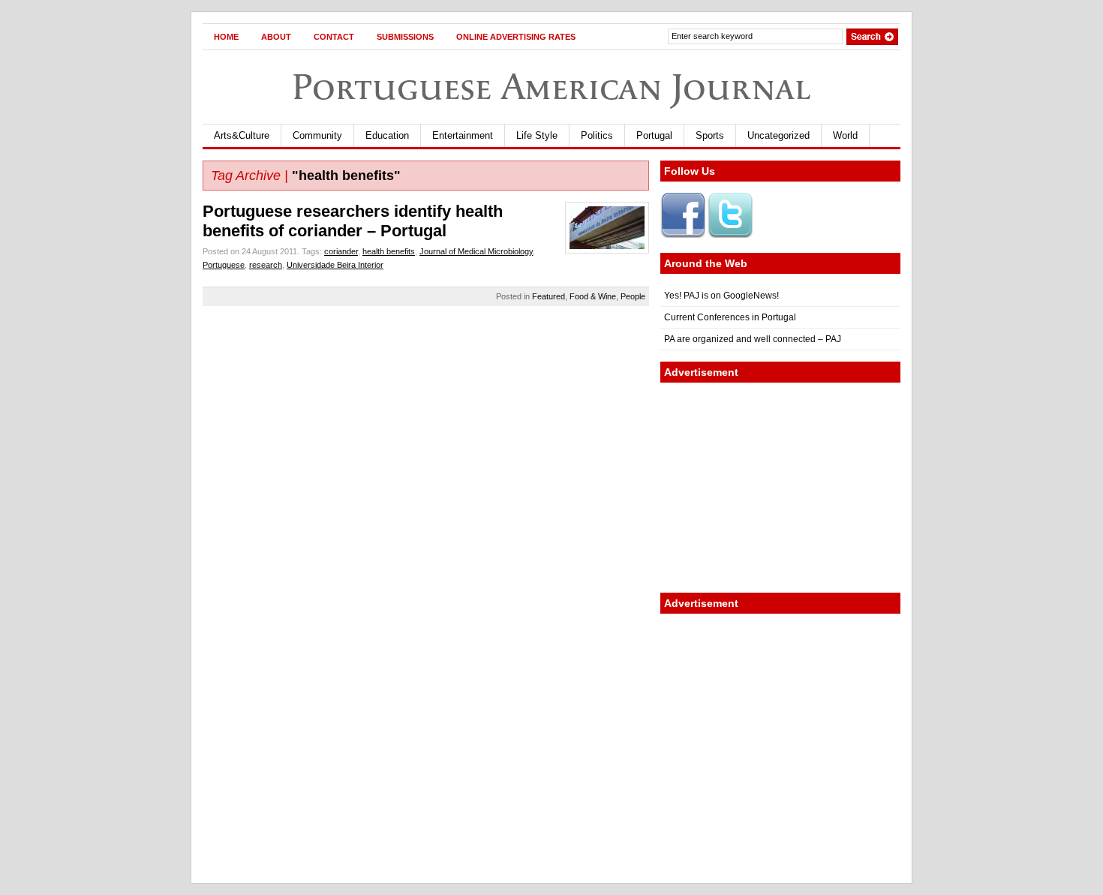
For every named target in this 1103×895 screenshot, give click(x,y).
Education (387, 135)
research (265, 264)
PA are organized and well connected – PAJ (752, 339)
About (276, 36)
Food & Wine (593, 296)
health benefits (388, 251)
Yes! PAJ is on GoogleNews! (721, 295)
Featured (548, 296)
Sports (710, 135)
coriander (341, 251)
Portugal (654, 135)
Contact (334, 36)
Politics (597, 135)
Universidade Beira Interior (335, 264)
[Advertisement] (780, 487)
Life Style (537, 135)
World (845, 135)
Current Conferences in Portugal (730, 317)
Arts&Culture (241, 135)
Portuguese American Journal (551, 87)
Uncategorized (778, 135)
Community (317, 135)
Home (226, 36)
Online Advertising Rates (516, 36)
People (633, 296)
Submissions (405, 36)
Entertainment (462, 135)
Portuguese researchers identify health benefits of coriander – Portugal (353, 221)
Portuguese (224, 264)
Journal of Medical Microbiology (476, 251)
